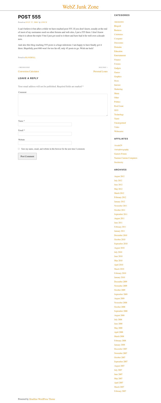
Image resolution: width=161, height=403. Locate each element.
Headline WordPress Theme (42, 398)
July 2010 (118, 252)
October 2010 (119, 239)
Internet (117, 84)
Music (116, 93)
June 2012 (118, 184)
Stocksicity (118, 162)
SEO (116, 110)
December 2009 (120, 281)
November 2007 (120, 353)
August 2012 (119, 176)
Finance (117, 59)
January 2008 (119, 344)
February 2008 (120, 340)
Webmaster (118, 131)
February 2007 (120, 391)
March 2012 (119, 193)
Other (116, 97)
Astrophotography (121, 149)
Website (21, 139)
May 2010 (118, 260)
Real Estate (118, 106)
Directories (118, 42)
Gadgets (117, 68)
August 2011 (119, 218)
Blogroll (30, 57)
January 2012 (119, 201)
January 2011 (119, 231)
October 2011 (119, 210)
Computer (118, 38)
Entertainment (120, 55)
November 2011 (120, 205)
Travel (116, 118)
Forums (117, 63)
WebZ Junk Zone (81, 6)
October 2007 (119, 357)
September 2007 (120, 361)
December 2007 (120, 348)
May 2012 (118, 188)
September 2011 (120, 214)
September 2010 (120, 243)
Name (21, 120)
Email (21, 130)
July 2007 (118, 370)
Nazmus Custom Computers (125, 157)
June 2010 (118, 256)
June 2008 (118, 323)
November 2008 (120, 302)
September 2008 (120, 311)
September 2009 (120, 294)
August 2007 (119, 365)
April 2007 (118, 382)
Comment (22, 92)
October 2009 (119, 289)
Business (117, 30)
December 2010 (120, 235)
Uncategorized (120, 122)
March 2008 (119, 336)
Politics (117, 101)
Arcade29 (118, 145)
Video (116, 127)
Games (117, 72)
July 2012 (118, 180)
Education (118, 51)
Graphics (117, 76)
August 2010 (119, 247)
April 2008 (118, 332)
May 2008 (118, 327)
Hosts (116, 80)
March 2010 (119, 268)
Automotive (119, 21)
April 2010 (118, 264)
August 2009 (119, 298)
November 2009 (120, 285)
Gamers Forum (120, 153)
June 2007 (118, 374)
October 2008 (119, 306)
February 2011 (120, 226)
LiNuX (44, 22)
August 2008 (119, 315)
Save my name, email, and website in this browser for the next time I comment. (53, 148)
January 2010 (119, 277)
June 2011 (118, 222)
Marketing (118, 89)
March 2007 (119, 386)
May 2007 (118, 378)
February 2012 (120, 197)
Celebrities (118, 34)
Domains (118, 47)
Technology (119, 114)
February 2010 (120, 273)
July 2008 (118, 319)
